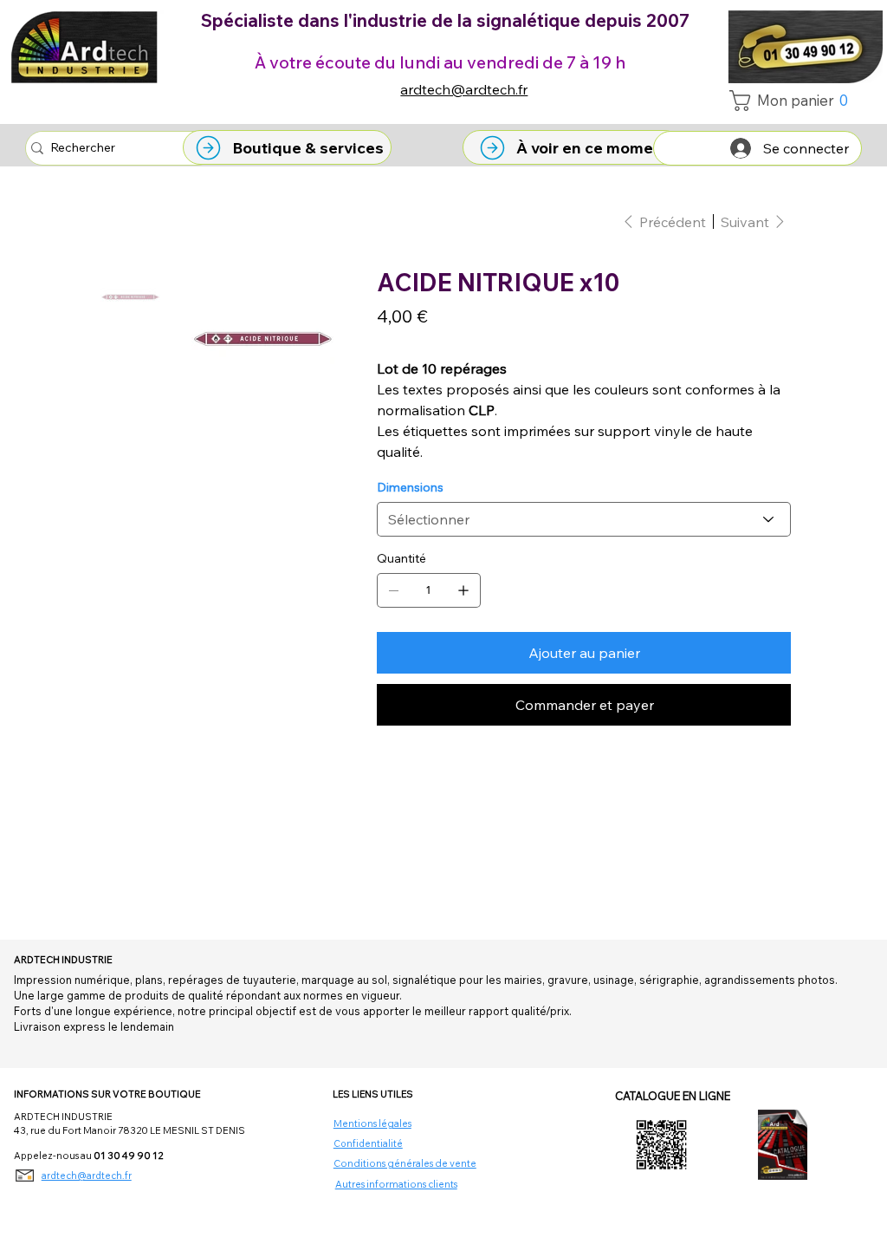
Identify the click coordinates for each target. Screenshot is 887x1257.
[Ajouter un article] (463, 590)
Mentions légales (372, 1123)
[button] (793, 100)
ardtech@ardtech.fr (464, 89)
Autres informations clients (396, 1184)
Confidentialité (368, 1143)
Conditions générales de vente (404, 1163)
